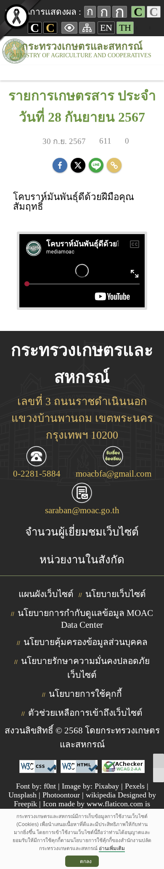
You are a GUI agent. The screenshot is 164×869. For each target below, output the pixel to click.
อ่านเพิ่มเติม (112, 848)
